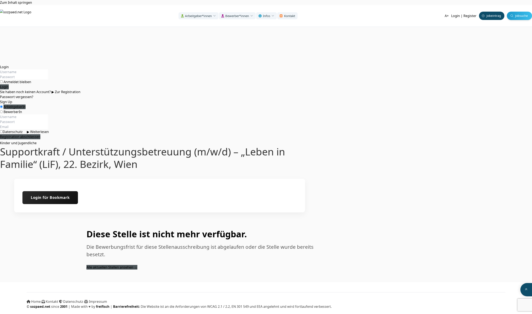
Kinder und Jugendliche (18, 143)
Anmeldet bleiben (17, 82)
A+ (447, 16)
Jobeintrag (493, 16)
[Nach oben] (526, 289)
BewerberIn (13, 112)
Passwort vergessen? (16, 97)
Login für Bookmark (50, 197)
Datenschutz (26, 131)
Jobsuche (521, 16)
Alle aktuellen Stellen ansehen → (111, 267)
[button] (198, 16)
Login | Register (464, 16)
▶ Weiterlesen (38, 131)
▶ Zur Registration (66, 92)
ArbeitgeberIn (15, 107)
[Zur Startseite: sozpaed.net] (15, 16)
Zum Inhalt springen (16, 2)
